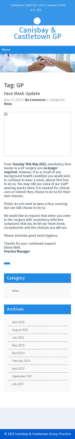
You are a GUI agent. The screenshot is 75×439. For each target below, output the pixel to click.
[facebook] (37, 20)
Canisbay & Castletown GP (37, 33)
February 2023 (21, 360)
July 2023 (18, 337)
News (8, 104)
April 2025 (18, 322)
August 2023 (20, 329)
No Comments (35, 100)
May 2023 (18, 345)
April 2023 (18, 353)
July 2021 (18, 384)
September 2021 (22, 376)
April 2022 (18, 368)
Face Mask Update (22, 93)
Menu (6, 50)
